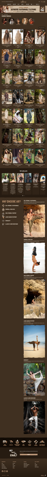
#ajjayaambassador (20, 188)
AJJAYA (5, 475)
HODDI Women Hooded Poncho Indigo (29, 144)
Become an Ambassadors (4, 468)
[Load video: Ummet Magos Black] (28, 178)
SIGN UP (28, 454)
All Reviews (3, 464)
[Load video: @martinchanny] (12, 178)
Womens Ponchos (6, 14)
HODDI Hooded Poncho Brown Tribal (7, 144)
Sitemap (8, 475)
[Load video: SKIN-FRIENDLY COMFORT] (43, 178)
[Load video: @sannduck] (35, 178)
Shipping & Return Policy (26, 464)
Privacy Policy (25, 463)
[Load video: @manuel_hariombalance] (5, 178)
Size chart (36, 464)
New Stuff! (14, 463)
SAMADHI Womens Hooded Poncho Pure (18, 124)
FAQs (35, 463)
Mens (13, 464)
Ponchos (14, 468)
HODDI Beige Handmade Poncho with (40, 164)
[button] (41, 2)
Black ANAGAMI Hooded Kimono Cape (18, 144)
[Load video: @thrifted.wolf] (20, 178)
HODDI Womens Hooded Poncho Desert (40, 144)
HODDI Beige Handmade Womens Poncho (29, 45)
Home (2, 14)
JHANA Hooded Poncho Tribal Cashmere (29, 124)
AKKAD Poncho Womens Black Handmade (7, 65)
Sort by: (40, 27)
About (2, 463)
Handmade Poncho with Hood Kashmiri (29, 165)
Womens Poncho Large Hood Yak (7, 164)
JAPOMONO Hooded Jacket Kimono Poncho (40, 65)
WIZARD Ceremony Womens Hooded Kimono (18, 45)
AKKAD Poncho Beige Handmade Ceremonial (7, 124)
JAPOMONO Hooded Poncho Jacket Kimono (7, 85)
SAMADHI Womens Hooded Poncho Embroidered (18, 65)
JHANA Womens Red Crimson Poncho (18, 164)
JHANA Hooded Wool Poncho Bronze (40, 124)
